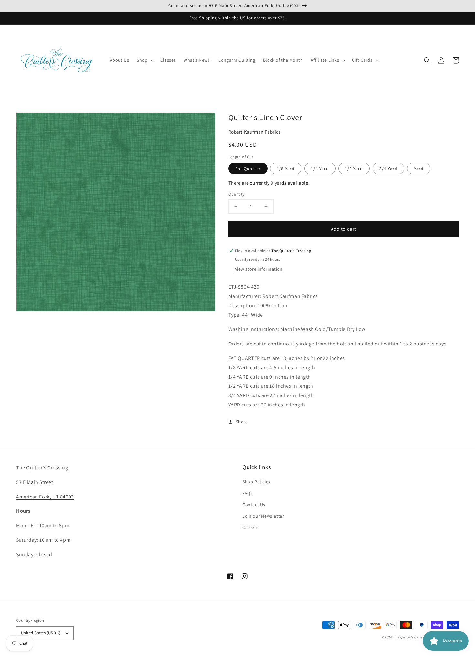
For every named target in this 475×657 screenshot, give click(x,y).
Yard (419, 168)
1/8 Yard (286, 168)
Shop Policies (256, 482)
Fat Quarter (248, 168)
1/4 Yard (320, 168)
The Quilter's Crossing (410, 637)
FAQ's (248, 493)
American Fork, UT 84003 (45, 496)
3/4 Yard (388, 168)
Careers (250, 527)
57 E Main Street (34, 482)
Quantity (236, 194)
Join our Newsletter (263, 516)
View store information (259, 269)
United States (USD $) (40, 633)
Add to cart (343, 229)
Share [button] (242, 422)
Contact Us (253, 505)
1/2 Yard (354, 168)
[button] (427, 60)
